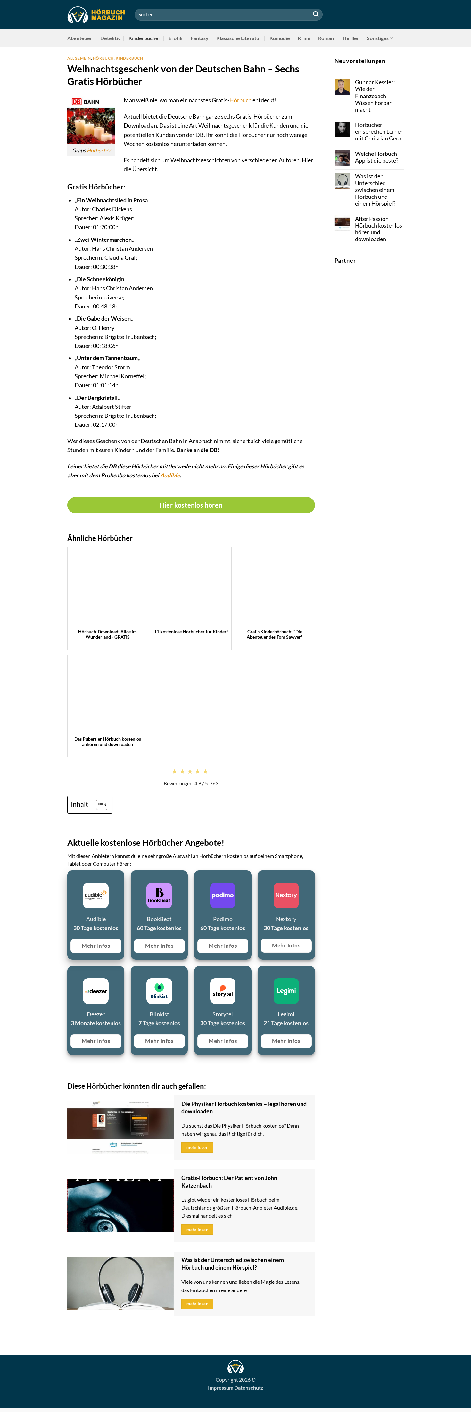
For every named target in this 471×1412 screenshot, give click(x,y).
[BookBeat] (134, 878)
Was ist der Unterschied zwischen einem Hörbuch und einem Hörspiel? (232, 1263)
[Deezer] (70, 973)
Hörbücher (99, 150)
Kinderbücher (144, 38)
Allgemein (79, 58)
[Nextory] (261, 878)
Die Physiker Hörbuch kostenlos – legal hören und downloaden (244, 1107)
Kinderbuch (129, 58)
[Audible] (70, 878)
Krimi (304, 38)
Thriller (350, 38)
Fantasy (200, 38)
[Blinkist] (134, 973)
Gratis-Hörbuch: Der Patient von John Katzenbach (229, 1181)
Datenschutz (248, 1387)
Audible (170, 475)
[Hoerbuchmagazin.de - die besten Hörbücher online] (96, 14)
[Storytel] (197, 973)
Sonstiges (378, 38)
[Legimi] (261, 973)
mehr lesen (197, 1147)
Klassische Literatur (238, 38)
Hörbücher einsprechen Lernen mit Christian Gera (379, 132)
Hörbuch (103, 58)
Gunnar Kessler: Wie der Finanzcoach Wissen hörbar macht (375, 96)
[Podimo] (197, 878)
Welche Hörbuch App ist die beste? (376, 157)
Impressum (220, 1387)
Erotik (176, 38)
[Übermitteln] (316, 15)
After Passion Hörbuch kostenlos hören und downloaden (378, 228)
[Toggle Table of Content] (98, 804)
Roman (326, 38)
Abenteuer (79, 38)
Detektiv (110, 38)
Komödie (279, 38)
